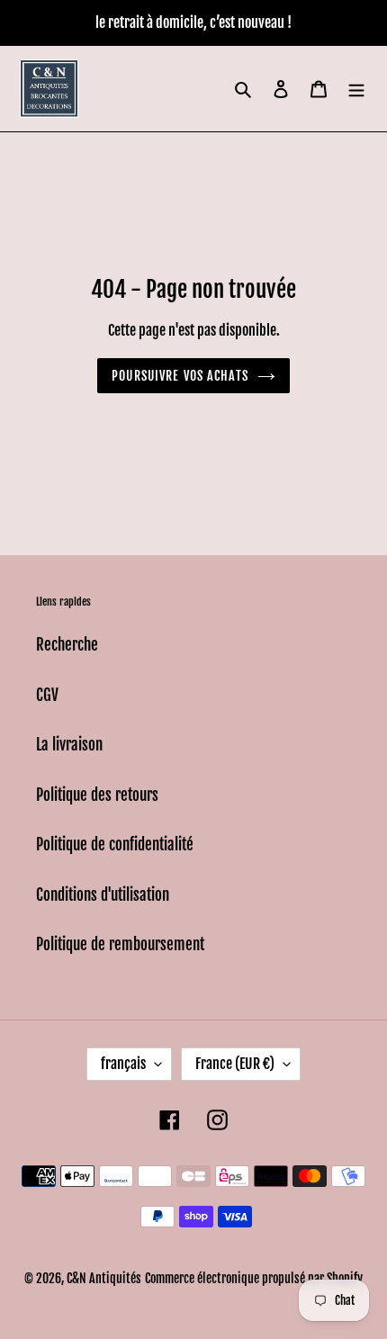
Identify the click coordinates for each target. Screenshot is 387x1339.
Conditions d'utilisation (102, 894)
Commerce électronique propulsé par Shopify (254, 1278)
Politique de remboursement (120, 944)
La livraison (69, 744)
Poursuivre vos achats (180, 375)
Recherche (67, 644)
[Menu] (356, 89)
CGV (47, 695)
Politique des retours (97, 795)
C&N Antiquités (104, 1278)
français (123, 1064)
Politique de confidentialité (115, 844)
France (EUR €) (234, 1064)
